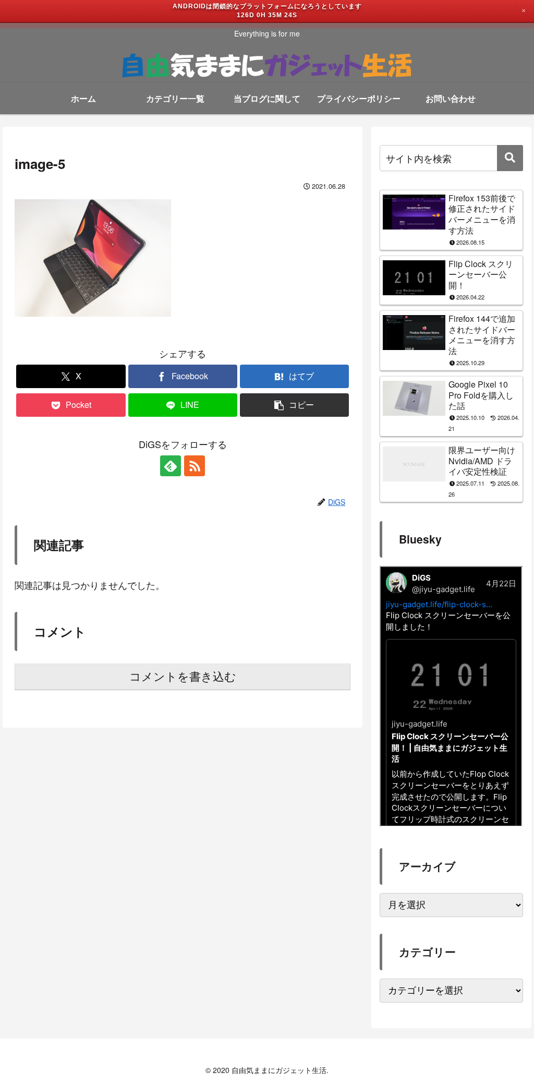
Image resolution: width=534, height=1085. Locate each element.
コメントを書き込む (182, 676)
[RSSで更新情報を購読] (194, 465)
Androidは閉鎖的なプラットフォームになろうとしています (267, 6)
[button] (294, 405)
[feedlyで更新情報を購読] (170, 465)
